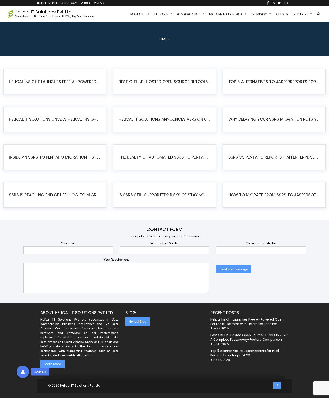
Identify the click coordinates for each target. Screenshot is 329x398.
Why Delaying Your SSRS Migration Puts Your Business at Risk (275, 119)
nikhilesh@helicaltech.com (58, 3)
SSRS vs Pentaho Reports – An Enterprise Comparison (275, 157)
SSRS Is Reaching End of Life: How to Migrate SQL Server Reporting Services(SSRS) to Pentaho (56, 195)
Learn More (52, 364)
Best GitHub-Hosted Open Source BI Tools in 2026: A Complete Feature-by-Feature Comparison (165, 81)
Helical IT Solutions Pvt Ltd (80, 385)
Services (161, 14)
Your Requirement (116, 259)
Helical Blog (137, 321)
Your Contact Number (164, 243)
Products (137, 14)
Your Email (68, 243)
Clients (282, 14)
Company (259, 14)
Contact (300, 14)
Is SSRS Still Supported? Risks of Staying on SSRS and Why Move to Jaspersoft (165, 195)
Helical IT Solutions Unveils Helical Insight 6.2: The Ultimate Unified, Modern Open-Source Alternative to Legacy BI (56, 119)
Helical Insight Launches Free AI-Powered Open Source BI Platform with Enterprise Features (56, 81)
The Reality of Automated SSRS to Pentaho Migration (165, 157)
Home (162, 39)
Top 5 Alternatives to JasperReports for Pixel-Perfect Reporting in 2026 (275, 81)
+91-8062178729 (93, 3)
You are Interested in (261, 243)
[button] (318, 13)
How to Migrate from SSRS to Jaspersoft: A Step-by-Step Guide (275, 195)
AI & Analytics (188, 14)
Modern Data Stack (225, 14)
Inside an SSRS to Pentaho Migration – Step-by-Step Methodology (56, 157)
